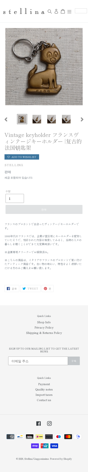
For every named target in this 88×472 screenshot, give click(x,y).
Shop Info (44, 322)
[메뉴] (69, 11)
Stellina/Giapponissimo (36, 458)
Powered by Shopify (61, 458)
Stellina (14, 165)
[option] (22, 119)
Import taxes (44, 395)
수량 (8, 191)
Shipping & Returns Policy (44, 333)
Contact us (44, 400)
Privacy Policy (44, 327)
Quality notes (44, 389)
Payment (44, 384)
